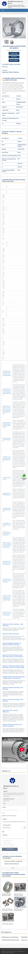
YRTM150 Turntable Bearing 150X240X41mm (7, 459)
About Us (3, 949)
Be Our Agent (14, 60)
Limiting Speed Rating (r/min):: (8, 171)
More (13, 868)
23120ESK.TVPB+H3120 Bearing (7, 525)
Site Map (15, 949)
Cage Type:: (5, 110)
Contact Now (14, 53)
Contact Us (9, 949)
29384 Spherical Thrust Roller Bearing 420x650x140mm (7, 545)
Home (2, 13)
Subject (4, 819)
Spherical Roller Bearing (15, 13)
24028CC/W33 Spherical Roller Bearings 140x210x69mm (7, 373)
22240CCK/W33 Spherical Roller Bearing (7, 563)
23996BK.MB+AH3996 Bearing (7, 510)
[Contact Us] (24, 477)
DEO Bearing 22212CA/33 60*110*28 (7, 581)
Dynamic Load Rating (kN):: (8, 114)
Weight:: (4, 107)
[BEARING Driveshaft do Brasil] (4, 3)
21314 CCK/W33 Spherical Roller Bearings (7, 614)
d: (2, 167)
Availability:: (5, 96)
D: (2, 123)
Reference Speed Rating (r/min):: (9, 119)
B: (2, 99)
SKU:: (3, 102)
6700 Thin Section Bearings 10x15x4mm (7, 533)
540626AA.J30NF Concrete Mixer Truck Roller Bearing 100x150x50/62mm (7, 410)
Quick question (7, 825)
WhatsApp (14, 57)
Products (7, 13)
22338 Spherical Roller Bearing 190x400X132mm (7, 425)
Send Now (9, 849)
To (3, 813)
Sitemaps (20, 949)
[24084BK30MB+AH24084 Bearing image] (14, 28)
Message (4, 835)
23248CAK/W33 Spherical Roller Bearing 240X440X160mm (7, 392)
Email (4, 807)
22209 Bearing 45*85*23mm (7, 440)
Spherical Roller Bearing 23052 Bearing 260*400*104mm (7, 598)
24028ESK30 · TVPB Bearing (7, 494)
